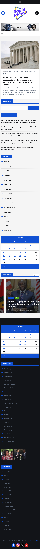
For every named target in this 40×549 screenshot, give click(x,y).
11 (9, 252)
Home (3, 33)
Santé (6, 422)
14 (25, 252)
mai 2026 (7, 175)
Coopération (8, 376)
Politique (21, 71)
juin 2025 (7, 221)
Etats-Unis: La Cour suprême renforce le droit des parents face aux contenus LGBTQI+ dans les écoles (18, 81)
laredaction (8, 71)
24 (4, 259)
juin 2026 (7, 171)
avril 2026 (7, 180)
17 (4, 256)
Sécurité (7, 426)
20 (20, 256)
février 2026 (8, 189)
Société (6, 430)
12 (15, 252)
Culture (6, 380)
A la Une (6, 298)
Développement (9, 384)
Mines (12, 298)
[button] (34, 275)
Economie (7, 392)
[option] (20, 296)
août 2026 (7, 162)
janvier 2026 (8, 194)
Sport (6, 434)
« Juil (4, 266)
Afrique (6, 372)
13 (20, 252)
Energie (6, 399)
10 (4, 252)
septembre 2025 (9, 207)
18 (9, 256)
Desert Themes (33, 540)
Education (7, 395)
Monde (16, 71)
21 (25, 256)
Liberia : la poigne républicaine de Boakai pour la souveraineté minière (19, 304)
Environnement (9, 403)
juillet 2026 (8, 166)
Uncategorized (9, 441)
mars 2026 (7, 184)
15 (30, 252)
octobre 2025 (8, 203)
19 (15, 256)
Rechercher (7, 101)
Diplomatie (8, 388)
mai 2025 (7, 226)
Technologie (8, 437)
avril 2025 (7, 230)
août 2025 (7, 212)
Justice (6, 407)
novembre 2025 (9, 198)
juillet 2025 (8, 217)
